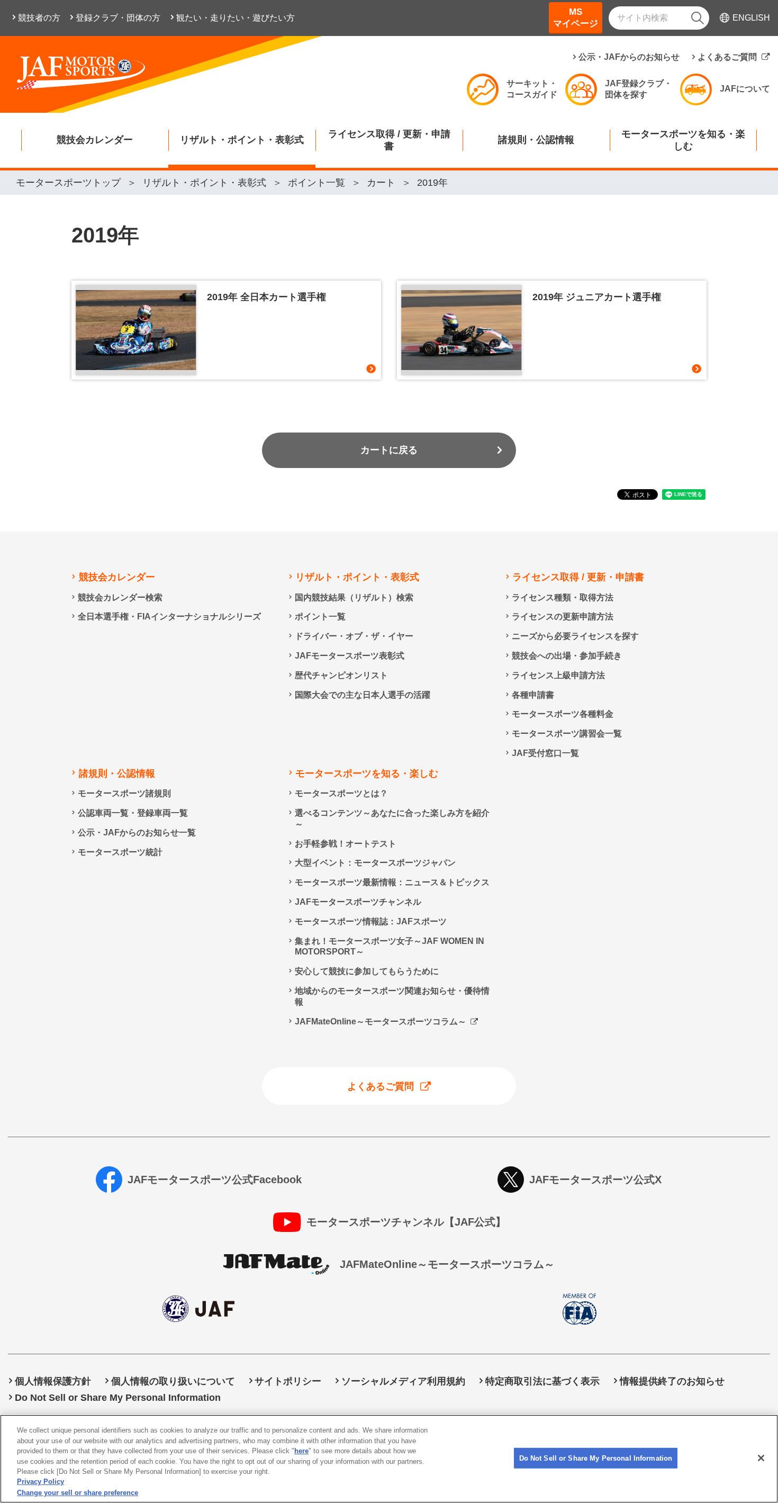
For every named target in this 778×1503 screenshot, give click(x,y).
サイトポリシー (288, 1381)
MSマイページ (575, 18)
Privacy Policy (40, 1482)
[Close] (761, 1458)
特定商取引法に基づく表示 (542, 1381)
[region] (389, 1459)
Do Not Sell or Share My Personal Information (596, 1458)
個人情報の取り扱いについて (173, 1381)
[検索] (697, 18)
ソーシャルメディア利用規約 (403, 1381)
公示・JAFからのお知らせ (629, 56)
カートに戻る (389, 450)
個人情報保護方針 (53, 1381)
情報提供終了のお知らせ (672, 1381)
